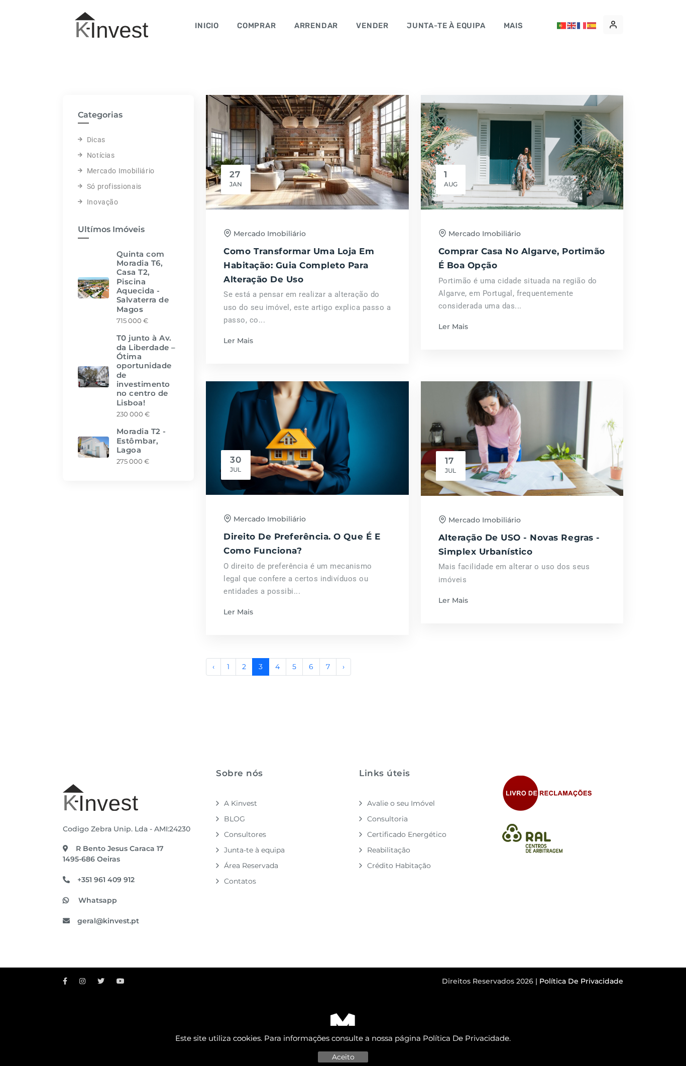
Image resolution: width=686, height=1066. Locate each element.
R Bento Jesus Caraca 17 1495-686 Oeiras (113, 854)
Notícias (101, 155)
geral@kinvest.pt (108, 920)
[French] (582, 25)
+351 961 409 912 (106, 879)
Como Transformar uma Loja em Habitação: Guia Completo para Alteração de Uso (299, 265)
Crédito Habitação (399, 865)
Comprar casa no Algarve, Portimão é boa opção (521, 258)
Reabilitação (388, 850)
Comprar (256, 25)
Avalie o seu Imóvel (401, 803)
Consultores (245, 834)
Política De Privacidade (466, 1038)
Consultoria (387, 818)
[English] (572, 25)
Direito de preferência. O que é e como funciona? (301, 543)
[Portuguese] (562, 25)
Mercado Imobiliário (121, 171)
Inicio (207, 25)
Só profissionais (114, 186)
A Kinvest (240, 803)
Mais (513, 25)
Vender (372, 25)
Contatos (240, 881)
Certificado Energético (406, 834)
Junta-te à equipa (446, 25)
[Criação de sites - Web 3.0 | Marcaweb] (343, 1024)
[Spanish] (592, 25)
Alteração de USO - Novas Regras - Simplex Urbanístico (519, 544)
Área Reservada (251, 865)
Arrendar (316, 25)
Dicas (96, 140)
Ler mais (238, 340)
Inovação (103, 202)
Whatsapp (96, 900)
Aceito (343, 1056)
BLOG (234, 818)
